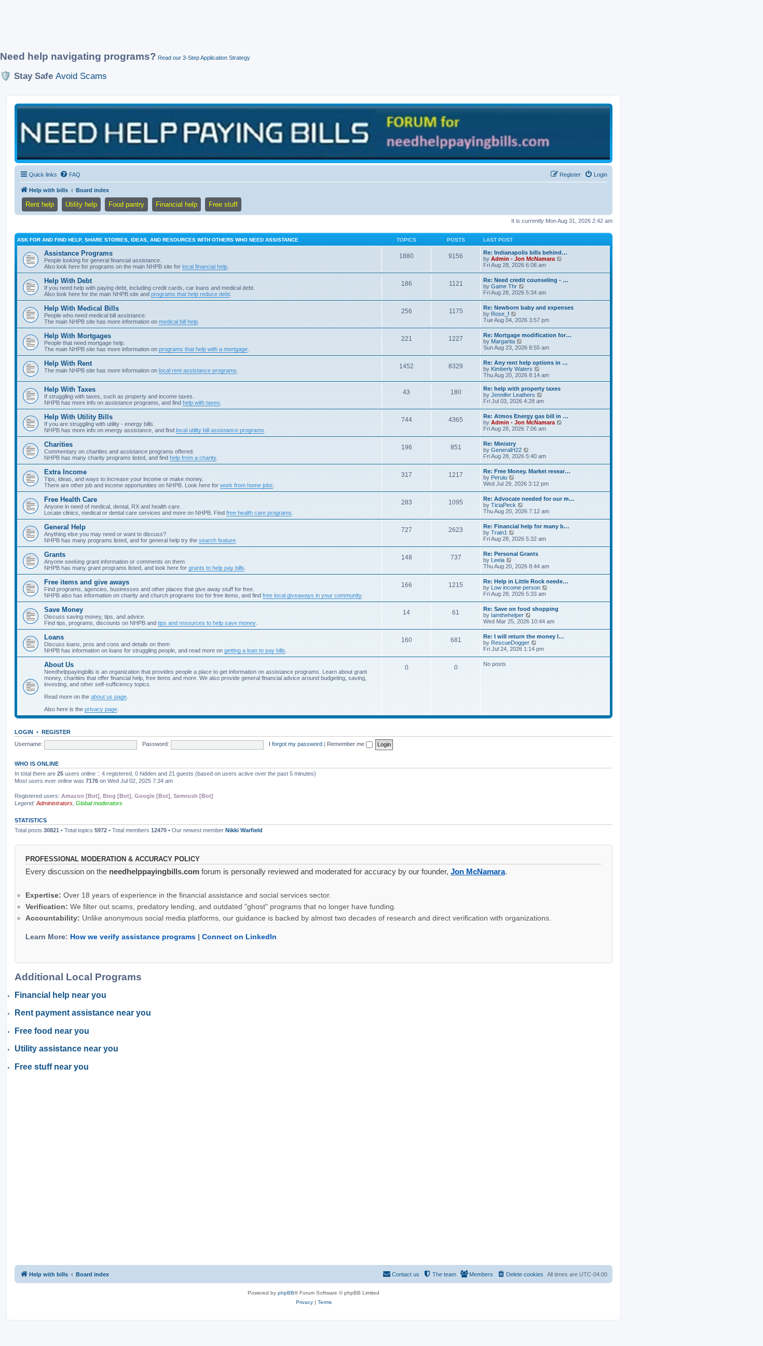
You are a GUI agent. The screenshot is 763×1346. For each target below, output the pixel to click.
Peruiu (499, 477)
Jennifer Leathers (513, 395)
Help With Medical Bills (81, 308)
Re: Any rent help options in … (525, 362)
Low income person (515, 587)
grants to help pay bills (216, 568)
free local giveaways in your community (312, 595)
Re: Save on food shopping (520, 609)
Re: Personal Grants (510, 554)
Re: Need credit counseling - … (525, 280)
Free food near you (52, 1031)
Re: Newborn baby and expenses (528, 307)
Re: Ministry (499, 444)
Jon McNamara (478, 871)
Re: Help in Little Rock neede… (525, 581)
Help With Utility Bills (78, 417)
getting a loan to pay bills (254, 650)
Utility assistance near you (66, 1048)
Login (24, 732)
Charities (58, 444)
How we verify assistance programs (133, 936)
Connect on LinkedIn (239, 936)
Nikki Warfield (244, 830)
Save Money (63, 610)
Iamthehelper (507, 615)
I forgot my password (295, 744)
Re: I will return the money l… (523, 636)
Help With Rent (68, 363)
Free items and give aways (86, 582)
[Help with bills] (313, 132)
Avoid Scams (81, 76)
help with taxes (201, 402)
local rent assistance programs (198, 370)
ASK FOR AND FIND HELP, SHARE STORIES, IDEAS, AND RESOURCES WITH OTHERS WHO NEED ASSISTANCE (157, 240)
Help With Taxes (70, 389)
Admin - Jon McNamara (523, 259)
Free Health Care (70, 499)
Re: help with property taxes (522, 388)
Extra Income (65, 472)
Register (56, 732)
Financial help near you (60, 995)
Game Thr (504, 286)
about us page (109, 697)
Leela (498, 560)
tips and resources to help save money (207, 623)
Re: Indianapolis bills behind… (525, 252)
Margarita (503, 341)
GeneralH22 (506, 450)
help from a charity (193, 458)
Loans (54, 637)
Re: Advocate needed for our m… (529, 499)
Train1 (499, 532)
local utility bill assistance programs (220, 430)
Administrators (54, 803)
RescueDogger (510, 642)
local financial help (204, 266)
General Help (65, 527)
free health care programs (259, 513)
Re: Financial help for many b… (526, 526)
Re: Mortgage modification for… (527, 335)
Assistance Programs (78, 253)
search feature (217, 540)
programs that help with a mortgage (203, 349)
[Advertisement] (251, 29)
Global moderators (99, 803)
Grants (54, 554)
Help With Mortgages (77, 336)
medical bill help (178, 321)
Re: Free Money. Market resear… (526, 471)
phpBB (286, 1293)
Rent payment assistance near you (83, 1012)
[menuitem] (70, 174)
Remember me (346, 744)
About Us (59, 665)
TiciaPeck (503, 505)
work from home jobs (246, 485)
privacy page (101, 709)
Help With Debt (68, 281)
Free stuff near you (52, 1066)
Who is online (37, 764)
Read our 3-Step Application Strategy (204, 58)
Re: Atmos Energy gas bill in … (525, 416)
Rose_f (500, 314)
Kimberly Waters (512, 369)
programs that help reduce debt (190, 294)
